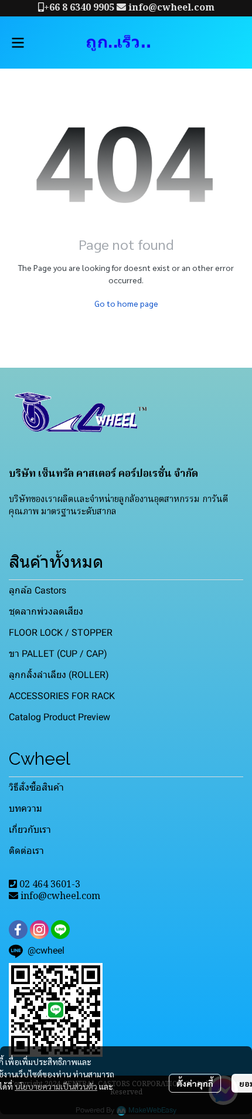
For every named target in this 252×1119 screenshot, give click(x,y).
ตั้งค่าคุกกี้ (194, 1083)
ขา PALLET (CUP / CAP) (58, 653)
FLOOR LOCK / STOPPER (61, 632)
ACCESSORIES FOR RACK (62, 695)
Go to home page (126, 303)
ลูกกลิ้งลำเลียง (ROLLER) (59, 674)
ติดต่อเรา (26, 850)
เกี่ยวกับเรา (30, 829)
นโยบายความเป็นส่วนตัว (56, 1086)
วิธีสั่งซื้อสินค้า (36, 787)
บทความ (25, 808)
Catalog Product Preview (59, 717)
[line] (60, 929)
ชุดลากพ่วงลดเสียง (46, 611)
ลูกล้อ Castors (37, 590)
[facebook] (18, 929)
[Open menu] (17, 43)
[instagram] (39, 929)
